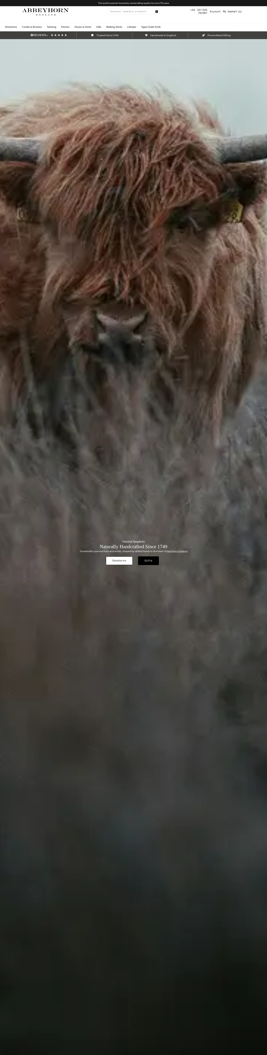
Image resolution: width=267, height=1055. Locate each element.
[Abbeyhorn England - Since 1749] (45, 11)
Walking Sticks (114, 27)
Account (215, 11)
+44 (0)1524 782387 (198, 11)
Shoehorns (11, 27)
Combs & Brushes (32, 27)
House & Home (82, 27)
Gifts (98, 27)
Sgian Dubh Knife (151, 27)
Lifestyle (131, 27)
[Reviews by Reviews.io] (39, 35)
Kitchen (65, 27)
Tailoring (51, 27)
